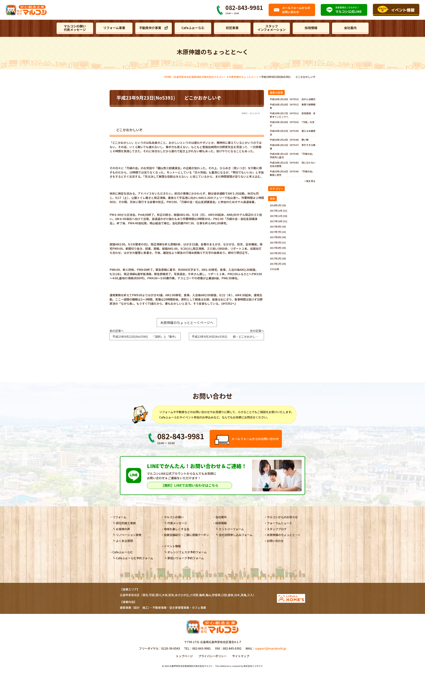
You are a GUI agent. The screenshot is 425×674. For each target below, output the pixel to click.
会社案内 (350, 27)
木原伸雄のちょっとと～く (284, 535)
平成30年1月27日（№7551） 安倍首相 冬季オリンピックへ (292, 115)
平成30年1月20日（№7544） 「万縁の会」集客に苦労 (292, 173)
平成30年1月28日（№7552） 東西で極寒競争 (292, 106)
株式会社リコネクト (253, 666)
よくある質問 (124, 541)
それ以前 (274, 269)
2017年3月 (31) (278, 253)
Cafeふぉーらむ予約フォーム (134, 558)
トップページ (184, 656)
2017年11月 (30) (278, 216)
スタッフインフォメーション (271, 28)
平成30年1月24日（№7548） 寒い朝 (289, 139)
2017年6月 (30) (278, 237)
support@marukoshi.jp (270, 648)
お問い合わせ (275, 541)
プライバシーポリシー (212, 656)
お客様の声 (123, 529)
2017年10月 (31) (278, 221)
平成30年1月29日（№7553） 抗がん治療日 (292, 99)
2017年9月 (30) (278, 226)
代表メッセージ (177, 523)
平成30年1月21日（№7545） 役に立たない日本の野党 (292, 164)
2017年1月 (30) (278, 263)
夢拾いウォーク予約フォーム (185, 558)
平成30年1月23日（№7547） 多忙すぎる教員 (292, 146)
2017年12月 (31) (278, 210)
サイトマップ (240, 656)
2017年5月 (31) (278, 242)
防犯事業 (232, 27)
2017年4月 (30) (278, 247)
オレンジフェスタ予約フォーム (187, 552)
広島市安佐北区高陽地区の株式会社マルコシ (191, 666)
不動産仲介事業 (150, 27)
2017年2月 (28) (278, 258)
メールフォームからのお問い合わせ (255, 439)
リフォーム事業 (114, 27)
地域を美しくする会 (176, 529)
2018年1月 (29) (278, 205)
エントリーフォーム (231, 529)
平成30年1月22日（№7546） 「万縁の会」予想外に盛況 (292, 155)
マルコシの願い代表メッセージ (75, 28)
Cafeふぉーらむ (192, 27)
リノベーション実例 (128, 535)
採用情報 (311, 27)
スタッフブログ (277, 529)
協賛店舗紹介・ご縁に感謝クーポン (186, 535)
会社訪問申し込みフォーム (236, 535)
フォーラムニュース (279, 523)
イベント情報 (172, 546)
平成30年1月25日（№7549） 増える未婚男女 (292, 132)
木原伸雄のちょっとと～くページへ (186, 322)
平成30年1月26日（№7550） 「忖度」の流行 (292, 123)
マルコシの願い (174, 517)
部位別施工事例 (126, 523)
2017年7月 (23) (278, 231)
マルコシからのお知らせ (282, 517)
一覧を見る (309, 181)
